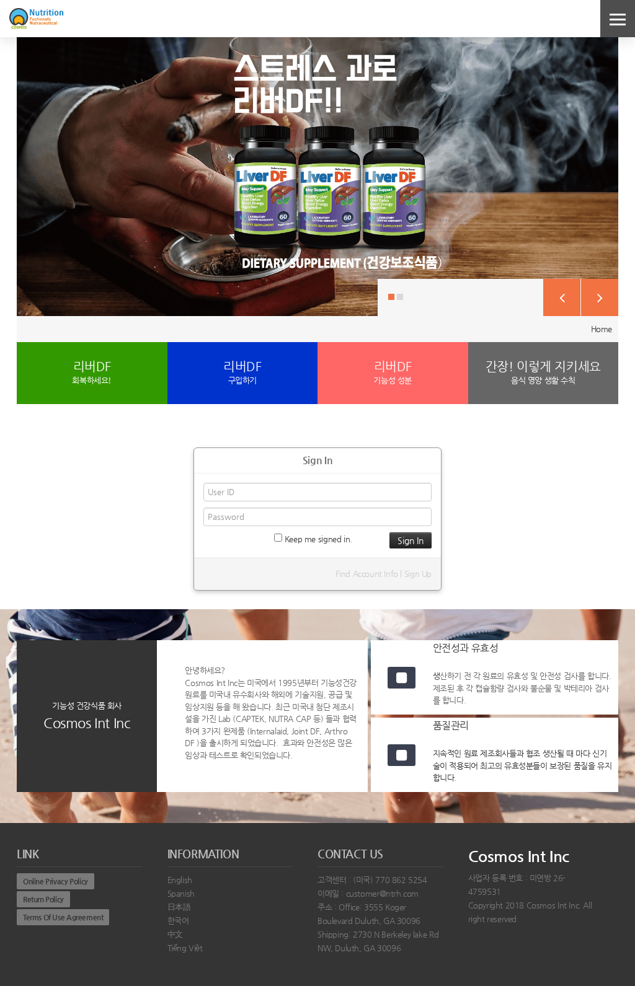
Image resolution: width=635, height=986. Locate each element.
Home (601, 328)
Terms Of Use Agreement (63, 917)
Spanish (181, 893)
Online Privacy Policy (55, 881)
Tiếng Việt (185, 948)
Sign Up (418, 573)
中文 (175, 934)
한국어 (178, 920)
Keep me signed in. (317, 539)
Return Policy (43, 899)
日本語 (179, 907)
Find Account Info (366, 573)
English (179, 879)
